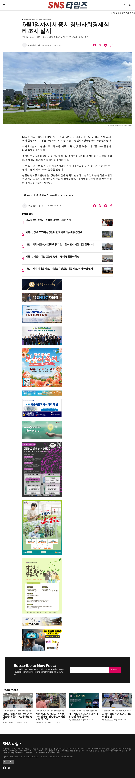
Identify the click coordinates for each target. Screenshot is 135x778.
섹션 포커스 (32, 19)
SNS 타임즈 (43, 752)
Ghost (61, 752)
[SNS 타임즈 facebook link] (5, 768)
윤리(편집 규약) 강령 (31, 757)
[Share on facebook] (95, 45)
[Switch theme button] (130, 5)
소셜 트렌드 (19, 711)
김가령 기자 (35, 45)
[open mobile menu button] (4, 5)
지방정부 (25, 711)
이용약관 (44, 757)
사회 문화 (26, 19)
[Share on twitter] (100, 45)
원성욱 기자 (76, 720)
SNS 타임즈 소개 (16, 757)
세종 (30, 711)
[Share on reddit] (105, 45)
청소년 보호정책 (67, 757)
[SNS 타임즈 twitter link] (9, 768)
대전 (96, 711)
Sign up (5, 757)
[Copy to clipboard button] (110, 45)
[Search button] (125, 5)
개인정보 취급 (54, 757)
